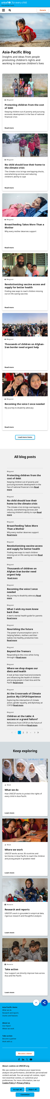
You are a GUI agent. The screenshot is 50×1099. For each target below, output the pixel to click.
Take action (11, 969)
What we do (11, 789)
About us (6, 1023)
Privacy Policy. (23, 1083)
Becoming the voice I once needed (25, 404)
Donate (43, 10)
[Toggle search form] (10, 10)
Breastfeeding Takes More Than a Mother (24, 226)
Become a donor (25, 1053)
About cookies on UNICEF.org (15, 1066)
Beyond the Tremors (19, 651)
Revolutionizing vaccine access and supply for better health (25, 286)
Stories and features (10, 1016)
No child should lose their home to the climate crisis (25, 166)
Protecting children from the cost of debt (24, 106)
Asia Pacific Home (9, 1007)
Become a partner (9, 1039)
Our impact (6, 1026)
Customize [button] (25, 1094)
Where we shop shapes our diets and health (22, 670)
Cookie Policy (8, 1083)
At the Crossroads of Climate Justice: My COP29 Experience (24, 695)
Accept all (17, 1089)
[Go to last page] (38, 732)
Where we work (14, 849)
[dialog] (25, 1080)
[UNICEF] (14, 2)
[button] (44, 1002)
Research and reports (17, 909)
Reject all (33, 1089)
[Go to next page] (35, 732)
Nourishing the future (20, 629)
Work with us (7, 1041)
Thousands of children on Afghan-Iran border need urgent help (24, 346)
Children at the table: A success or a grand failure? (22, 718)
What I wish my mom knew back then (22, 610)
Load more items (25, 437)
